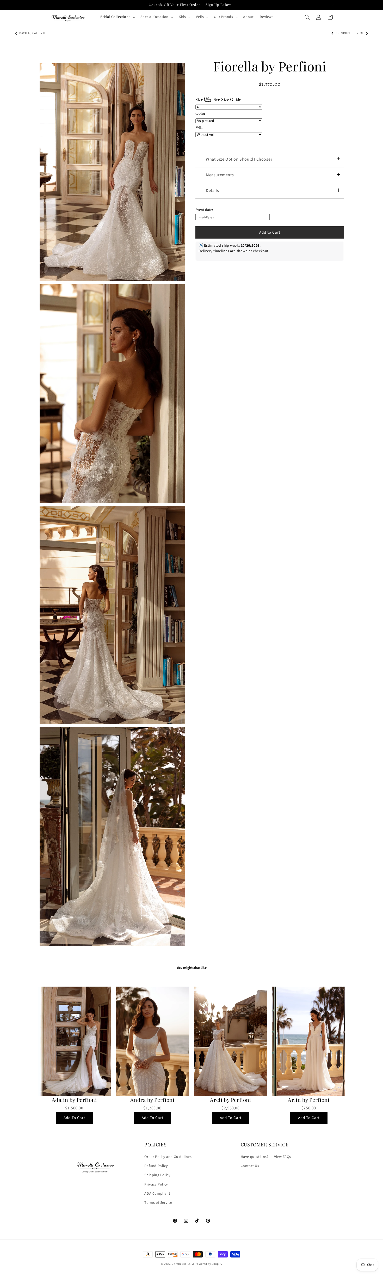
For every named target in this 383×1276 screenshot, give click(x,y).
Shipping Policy (157, 1175)
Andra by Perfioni (152, 1100)
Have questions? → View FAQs (266, 1156)
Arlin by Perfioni (308, 1100)
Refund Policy (156, 1166)
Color (200, 113)
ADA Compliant (157, 1193)
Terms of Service (158, 1202)
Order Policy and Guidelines (167, 1156)
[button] (117, 16)
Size (218, 99)
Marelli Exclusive (183, 1264)
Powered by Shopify (208, 1264)
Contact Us (250, 1166)
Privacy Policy (156, 1184)
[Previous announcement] (50, 5)
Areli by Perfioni (230, 1100)
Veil (198, 127)
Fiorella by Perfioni (269, 66)
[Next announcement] (333, 5)
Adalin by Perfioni (74, 1100)
